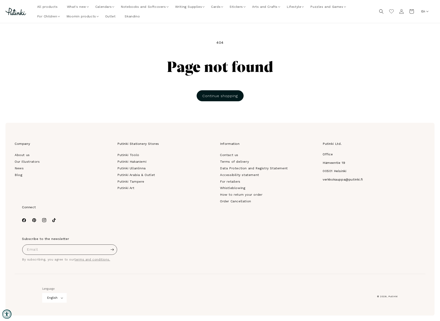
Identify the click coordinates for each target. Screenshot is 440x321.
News (19, 168)
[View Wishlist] (391, 11)
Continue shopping (220, 96)
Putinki (393, 296)
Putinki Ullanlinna (131, 168)
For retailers (230, 181)
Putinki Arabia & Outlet (136, 175)
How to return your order (241, 194)
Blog (18, 175)
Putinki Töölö (128, 155)
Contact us (229, 155)
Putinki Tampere (130, 181)
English (52, 297)
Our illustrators (27, 161)
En (423, 11)
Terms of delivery (234, 161)
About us (22, 155)
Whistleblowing (232, 188)
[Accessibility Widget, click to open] (6, 314)
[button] (76, 6)
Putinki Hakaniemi (131, 161)
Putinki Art (126, 188)
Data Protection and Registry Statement (254, 168)
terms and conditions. (92, 259)
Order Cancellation (235, 201)
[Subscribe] (112, 249)
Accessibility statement (239, 175)
